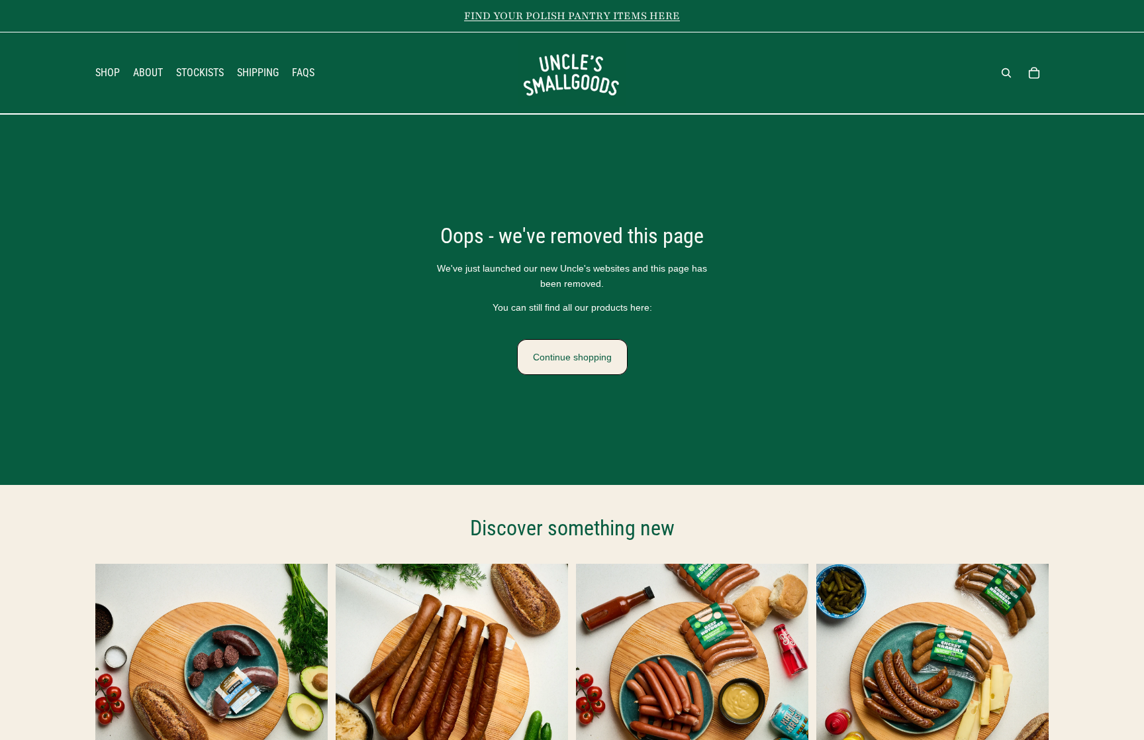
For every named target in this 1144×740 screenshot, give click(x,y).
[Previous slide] (115, 680)
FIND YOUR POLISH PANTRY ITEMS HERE (572, 16)
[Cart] (1034, 72)
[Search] (1006, 72)
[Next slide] (308, 680)
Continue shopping (572, 357)
